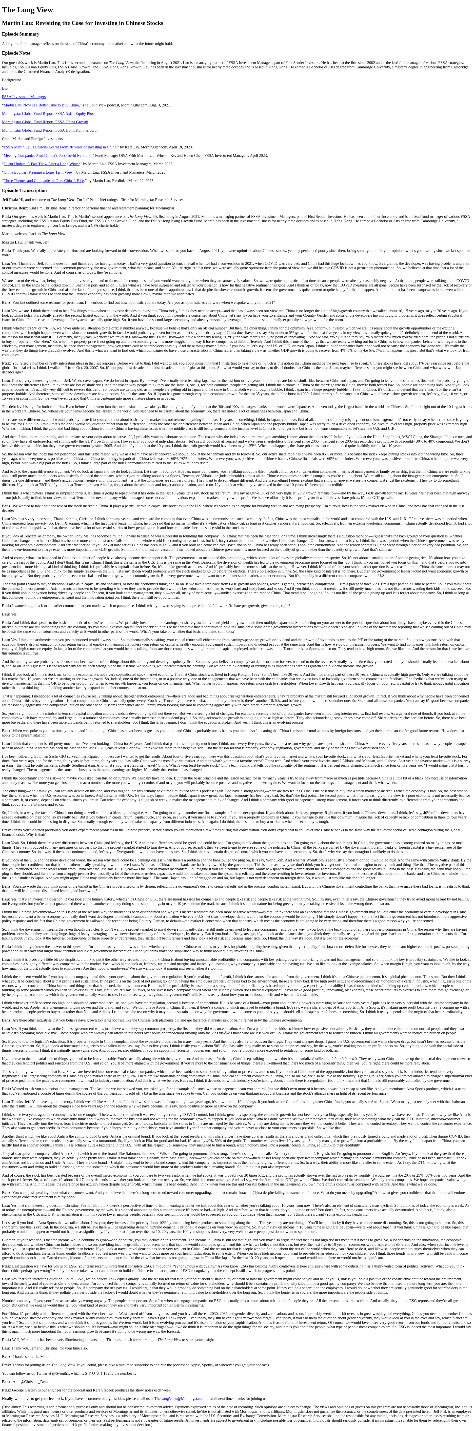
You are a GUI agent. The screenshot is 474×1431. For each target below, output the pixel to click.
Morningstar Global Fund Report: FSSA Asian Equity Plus (48, 113)
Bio (5, 88)
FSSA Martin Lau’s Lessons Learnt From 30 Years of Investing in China (60, 147)
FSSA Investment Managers (24, 97)
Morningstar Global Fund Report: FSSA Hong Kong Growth (50, 130)
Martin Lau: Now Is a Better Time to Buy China (41, 105)
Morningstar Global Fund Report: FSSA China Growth (45, 122)
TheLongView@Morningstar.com (180, 1398)
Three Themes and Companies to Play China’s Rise (44, 181)
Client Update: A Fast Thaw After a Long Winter (41, 164)
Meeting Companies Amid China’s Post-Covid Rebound (47, 155)
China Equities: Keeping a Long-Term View (38, 172)
